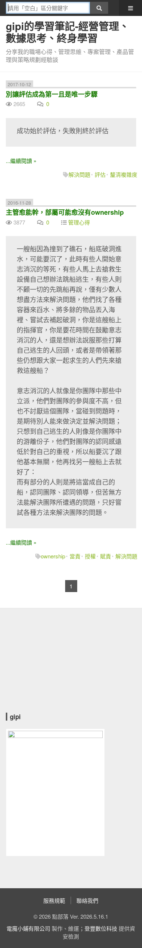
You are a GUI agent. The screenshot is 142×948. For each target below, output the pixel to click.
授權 (90, 556)
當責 (75, 556)
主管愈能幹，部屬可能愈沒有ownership (65, 212)
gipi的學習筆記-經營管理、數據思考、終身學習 (67, 31)
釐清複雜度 (123, 174)
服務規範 (54, 900)
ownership (53, 556)
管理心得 (79, 222)
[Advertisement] (51, 665)
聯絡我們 (87, 900)
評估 (100, 174)
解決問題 (79, 174)
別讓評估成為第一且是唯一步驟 (52, 94)
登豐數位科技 (100, 928)
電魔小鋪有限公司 (28, 928)
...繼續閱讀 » (21, 160)
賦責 (105, 556)
